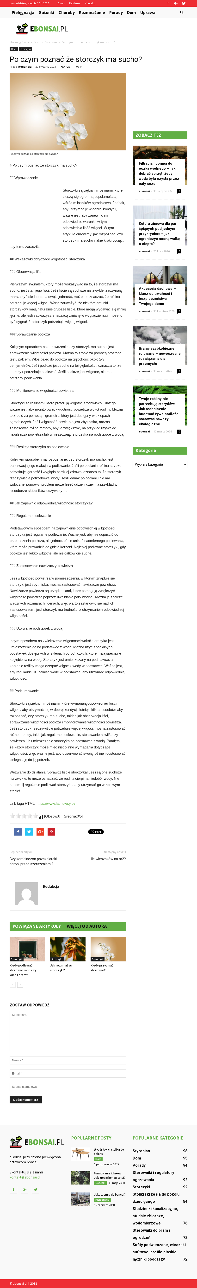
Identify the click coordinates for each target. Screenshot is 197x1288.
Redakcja (25, 66)
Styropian (141, 1151)
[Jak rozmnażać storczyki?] (67, 949)
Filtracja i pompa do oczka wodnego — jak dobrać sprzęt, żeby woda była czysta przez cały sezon (159, 173)
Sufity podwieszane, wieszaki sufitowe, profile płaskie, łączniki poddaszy (159, 1252)
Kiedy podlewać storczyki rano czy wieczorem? (23, 970)
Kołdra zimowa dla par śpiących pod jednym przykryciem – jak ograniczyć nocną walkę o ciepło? (159, 233)
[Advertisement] (131, 29)
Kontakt (90, 3)
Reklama (74, 3)
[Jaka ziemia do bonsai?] (80, 1199)
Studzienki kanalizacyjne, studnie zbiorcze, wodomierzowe (155, 1215)
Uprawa (147, 12)
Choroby (67, 12)
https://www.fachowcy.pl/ (56, 803)
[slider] (24, 816)
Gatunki (46, 12)
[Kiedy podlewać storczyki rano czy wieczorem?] (27, 949)
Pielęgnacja (23, 12)
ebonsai (144, 191)
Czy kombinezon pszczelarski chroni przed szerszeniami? (33, 861)
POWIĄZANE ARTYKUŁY (36, 926)
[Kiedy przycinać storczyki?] (108, 949)
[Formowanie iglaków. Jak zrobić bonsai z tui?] (80, 1178)
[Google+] (175, 3)
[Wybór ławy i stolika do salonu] (80, 1154)
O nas (61, 3)
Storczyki (25, 49)
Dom (131, 12)
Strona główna (19, 42)
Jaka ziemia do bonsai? (110, 1194)
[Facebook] (168, 3)
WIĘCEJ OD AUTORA (87, 926)
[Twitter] (183, 3)
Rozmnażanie (92, 12)
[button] (181, 12)
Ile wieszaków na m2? (108, 859)
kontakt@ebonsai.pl (25, 1177)
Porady (116, 12)
